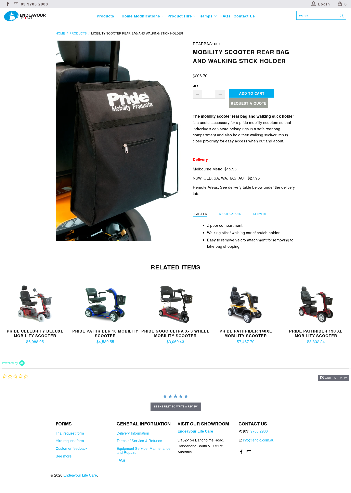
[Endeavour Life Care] (30, 16)
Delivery (259, 214)
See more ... (66, 456)
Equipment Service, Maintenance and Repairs (143, 450)
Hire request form (70, 440)
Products (106, 16)
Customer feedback (71, 448)
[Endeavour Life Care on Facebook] (7, 4)
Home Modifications (141, 16)
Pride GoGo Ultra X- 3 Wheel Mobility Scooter (175, 304)
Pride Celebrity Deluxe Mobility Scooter (35, 304)
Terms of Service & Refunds (139, 440)
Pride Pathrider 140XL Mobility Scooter (246, 304)
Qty (195, 85)
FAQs (225, 16)
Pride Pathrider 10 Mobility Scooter (105, 304)
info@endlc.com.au (258, 439)
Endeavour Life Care (80, 475)
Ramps (206, 16)
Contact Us (244, 16)
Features (200, 214)
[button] (333, 378)
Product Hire (180, 16)
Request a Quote (248, 103)
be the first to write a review (176, 406)
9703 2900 (259, 431)
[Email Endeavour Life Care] (15, 4)
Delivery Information (133, 433)
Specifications (230, 214)
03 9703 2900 (34, 4)
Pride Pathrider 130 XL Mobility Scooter (316, 304)
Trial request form (70, 433)
